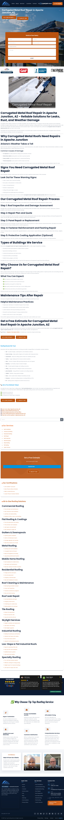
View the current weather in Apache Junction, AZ (13, 415)
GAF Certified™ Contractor (9, 486)
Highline (60, 818)
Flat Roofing (38, 800)
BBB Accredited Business (9, 491)
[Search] (61, 419)
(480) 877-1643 (54, 785)
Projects (47, 3)
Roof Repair (38, 791)
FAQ (39, 3)
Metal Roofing (38, 797)
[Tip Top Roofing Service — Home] (6, 3)
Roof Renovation (39, 795)
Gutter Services (38, 802)
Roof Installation (39, 784)
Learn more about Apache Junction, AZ (11, 409)
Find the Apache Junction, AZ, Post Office (11, 412)
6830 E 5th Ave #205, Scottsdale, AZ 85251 (56, 793)
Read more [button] (23, 688)
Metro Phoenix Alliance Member (11, 489)
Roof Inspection (39, 793)
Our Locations (25, 800)
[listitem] (35, 813)
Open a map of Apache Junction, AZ (10, 410)
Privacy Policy (25, 802)
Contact (35, 3)
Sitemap (24, 797)
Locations (28, 3)
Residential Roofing (39, 789)
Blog (42, 3)
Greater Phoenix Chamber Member (11, 493)
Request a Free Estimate (52, 803)
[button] (23, 3)
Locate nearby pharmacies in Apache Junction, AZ (14, 413)
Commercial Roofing (40, 786)
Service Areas (25, 791)
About (17, 3)
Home (13, 3)
